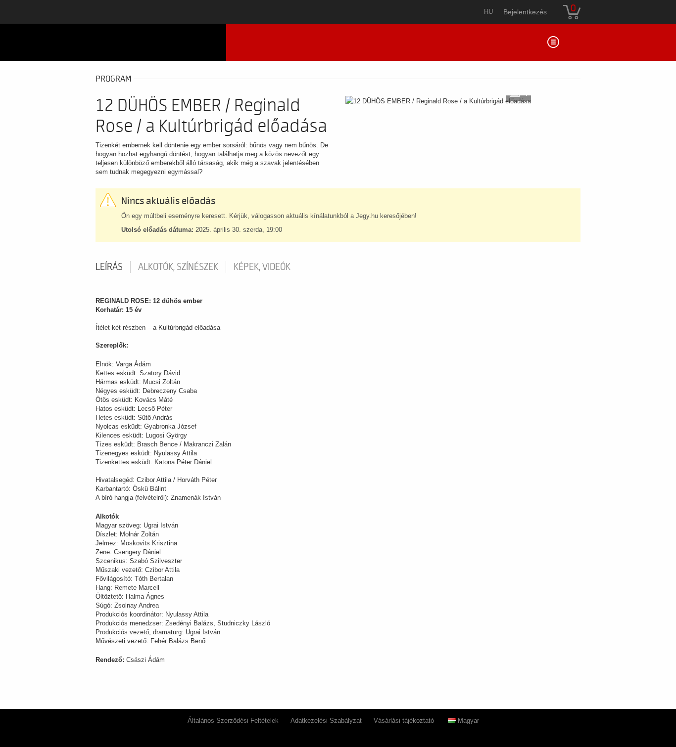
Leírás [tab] (109, 267)
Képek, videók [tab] (262, 267)
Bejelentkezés (525, 12)
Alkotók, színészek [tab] (178, 267)
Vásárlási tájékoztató (404, 720)
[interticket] (157, 42)
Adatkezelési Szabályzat (326, 720)
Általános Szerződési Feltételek (233, 720)
